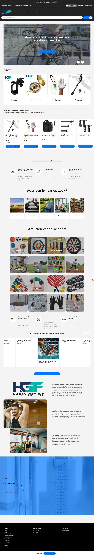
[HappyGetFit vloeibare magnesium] (58, 89)
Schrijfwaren (77, 215)
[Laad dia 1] (12, 62)
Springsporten (18, 307)
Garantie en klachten (8, 543)
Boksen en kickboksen (56, 250)
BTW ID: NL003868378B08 (38, 532)
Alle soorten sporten (17, 215)
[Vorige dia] (78, 62)
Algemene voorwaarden (8, 535)
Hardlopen (75, 269)
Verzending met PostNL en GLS (7, 5)
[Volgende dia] (82, 62)
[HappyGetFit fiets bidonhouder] (14, 89)
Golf (38, 269)
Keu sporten (19, 288)
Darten (75, 250)
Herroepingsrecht (7, 542)
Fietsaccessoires (19, 269)
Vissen (56, 269)
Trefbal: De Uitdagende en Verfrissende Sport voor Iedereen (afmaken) (54, 342)
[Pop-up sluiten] (92, 553)
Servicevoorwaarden (8, 537)
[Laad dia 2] (17, 62)
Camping (47, 215)
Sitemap (6, 545)
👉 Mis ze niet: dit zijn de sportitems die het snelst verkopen (47, 161)
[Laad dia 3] (22, 62)
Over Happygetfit (7, 533)
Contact (5, 532)
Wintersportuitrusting (56, 307)
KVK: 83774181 (36, 530)
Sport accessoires (62, 215)
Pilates (37, 288)
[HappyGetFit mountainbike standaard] (79, 89)
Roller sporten (75, 288)
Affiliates (6, 547)
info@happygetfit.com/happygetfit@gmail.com (23, 5)
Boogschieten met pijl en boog (37, 250)
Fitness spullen (32, 215)
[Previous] (84, 333)
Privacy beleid (7, 540)
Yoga (75, 307)
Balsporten (18, 250)
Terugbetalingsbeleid (8, 538)
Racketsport (56, 288)
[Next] (88, 333)
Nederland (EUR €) (88, 5)
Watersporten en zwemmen (37, 307)
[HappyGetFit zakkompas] (36, 89)
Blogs (5, 530)
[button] (71, 6)
